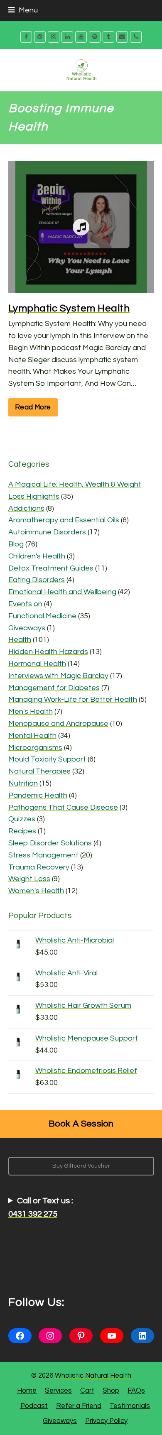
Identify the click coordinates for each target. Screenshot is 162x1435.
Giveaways (26, 628)
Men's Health (30, 711)
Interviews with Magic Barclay (58, 676)
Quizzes (21, 819)
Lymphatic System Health (69, 308)
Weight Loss (29, 879)
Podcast (34, 1405)
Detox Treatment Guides (50, 568)
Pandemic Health (37, 795)
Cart (87, 1390)
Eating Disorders (36, 580)
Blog (16, 544)
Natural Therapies (39, 771)
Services (58, 1390)
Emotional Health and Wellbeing (62, 592)
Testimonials (130, 1405)
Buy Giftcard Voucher (81, 1166)
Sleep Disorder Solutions (50, 843)
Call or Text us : (40, 1207)
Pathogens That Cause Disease (63, 807)
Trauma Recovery (38, 867)
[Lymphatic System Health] (81, 286)
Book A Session (81, 1124)
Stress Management (43, 855)
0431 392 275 (32, 1214)
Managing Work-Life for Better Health (72, 699)
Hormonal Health (37, 664)
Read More (33, 407)
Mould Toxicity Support (47, 759)
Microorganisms (35, 748)
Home (27, 1390)
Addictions (26, 508)
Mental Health (32, 736)
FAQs (136, 1390)
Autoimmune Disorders (47, 532)
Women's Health (36, 891)
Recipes (22, 831)
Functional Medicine (42, 616)
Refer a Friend (78, 1405)
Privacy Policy (106, 1420)
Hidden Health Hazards (48, 652)
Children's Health (36, 556)
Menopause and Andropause (58, 723)
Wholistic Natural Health (93, 1375)
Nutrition (23, 783)
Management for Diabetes (54, 688)
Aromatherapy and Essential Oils (63, 520)
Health (19, 640)
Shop (111, 1390)
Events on (25, 604)
